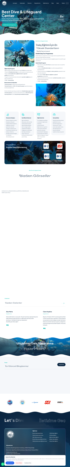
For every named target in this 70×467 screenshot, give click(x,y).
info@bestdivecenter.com (11, 452)
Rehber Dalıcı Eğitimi (53, 439)
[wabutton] (3, 464)
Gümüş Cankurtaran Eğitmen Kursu (40, 441)
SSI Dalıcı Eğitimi (52, 435)
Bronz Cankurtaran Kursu (38, 433)
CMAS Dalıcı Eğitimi (53, 433)
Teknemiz (29, 3)
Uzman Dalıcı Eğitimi (53, 441)
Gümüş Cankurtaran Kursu (38, 435)
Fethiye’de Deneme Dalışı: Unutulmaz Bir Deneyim (52, 385)
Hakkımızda (22, 3)
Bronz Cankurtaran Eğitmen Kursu (39, 439)
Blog (53, 3)
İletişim (63, 3)
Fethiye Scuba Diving (9, 384)
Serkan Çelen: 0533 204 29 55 (13, 453)
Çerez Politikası (8, 459)
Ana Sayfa (15, 3)
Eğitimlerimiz (46, 3)
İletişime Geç (52, 420)
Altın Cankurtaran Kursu (37, 437)
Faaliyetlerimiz (37, 3)
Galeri (57, 3)
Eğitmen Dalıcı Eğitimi (54, 437)
